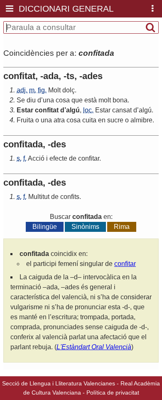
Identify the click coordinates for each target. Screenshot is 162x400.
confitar (88, 158)
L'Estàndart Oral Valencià (93, 346)
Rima (122, 226)
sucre (115, 120)
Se (21, 100)
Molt (54, 90)
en (102, 120)
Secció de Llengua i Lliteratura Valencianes (58, 383)
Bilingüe (44, 226)
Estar (25, 110)
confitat (47, 110)
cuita (89, 120)
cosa (63, 100)
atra (59, 120)
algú (73, 110)
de (72, 158)
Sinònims (85, 226)
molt (104, 100)
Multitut (38, 196)
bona (120, 100)
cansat (122, 110)
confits (69, 196)
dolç (68, 90)
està (90, 100)
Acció (36, 158)
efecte (58, 158)
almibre (141, 120)
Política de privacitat (112, 392)
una (48, 100)
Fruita (25, 120)
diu (31, 100)
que (77, 100)
